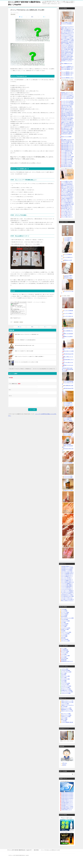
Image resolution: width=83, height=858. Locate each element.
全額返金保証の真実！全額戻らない (67, 42)
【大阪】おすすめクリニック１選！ (67, 702)
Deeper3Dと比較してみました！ (67, 208)
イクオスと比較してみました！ (66, 211)
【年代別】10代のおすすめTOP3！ (67, 792)
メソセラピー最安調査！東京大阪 (67, 722)
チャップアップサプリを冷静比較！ (67, 101)
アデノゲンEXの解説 (64, 639)
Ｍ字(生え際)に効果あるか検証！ (67, 57)
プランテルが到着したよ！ (68, 403)
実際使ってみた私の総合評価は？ (67, 184)
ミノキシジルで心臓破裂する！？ (67, 583)
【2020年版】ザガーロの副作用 (66, 569)
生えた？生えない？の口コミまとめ (67, 32)
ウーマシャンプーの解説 (65, 687)
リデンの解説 (63, 622)
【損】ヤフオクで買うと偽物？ (66, 106)
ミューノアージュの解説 (65, 655)
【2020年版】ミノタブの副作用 (66, 570)
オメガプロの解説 (64, 635)
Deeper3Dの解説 (64, 616)
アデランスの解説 (64, 717)
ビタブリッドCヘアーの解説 (66, 632)
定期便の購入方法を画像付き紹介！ (67, 113)
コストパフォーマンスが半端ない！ (67, 95)
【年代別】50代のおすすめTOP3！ (67, 798)
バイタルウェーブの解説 (65, 620)
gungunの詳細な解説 (67, 444)
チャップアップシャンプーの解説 (67, 691)
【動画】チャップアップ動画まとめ (67, 122)
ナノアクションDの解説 (65, 633)
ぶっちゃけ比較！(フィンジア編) (67, 160)
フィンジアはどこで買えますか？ (67, 201)
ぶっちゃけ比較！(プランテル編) (67, 157)
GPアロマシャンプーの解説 (66, 688)
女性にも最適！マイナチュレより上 (67, 139)
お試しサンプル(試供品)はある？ (67, 112)
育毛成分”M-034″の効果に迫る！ (67, 140)
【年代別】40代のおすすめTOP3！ (67, 796)
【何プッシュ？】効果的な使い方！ (67, 191)
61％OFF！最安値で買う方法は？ (67, 109)
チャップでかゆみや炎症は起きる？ (67, 125)
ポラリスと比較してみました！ (66, 215)
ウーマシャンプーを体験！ (68, 477)
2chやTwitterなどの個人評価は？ (67, 119)
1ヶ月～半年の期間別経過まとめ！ (67, 30)
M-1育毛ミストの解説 (65, 629)
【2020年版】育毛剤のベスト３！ (67, 566)
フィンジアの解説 (64, 610)
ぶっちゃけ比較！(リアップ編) (66, 152)
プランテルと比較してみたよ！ (66, 212)
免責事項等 (64, 764)
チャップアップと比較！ (68, 278)
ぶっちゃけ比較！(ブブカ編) (66, 155)
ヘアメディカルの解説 (65, 703)
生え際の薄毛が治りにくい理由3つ (67, 594)
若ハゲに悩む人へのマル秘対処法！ (67, 592)
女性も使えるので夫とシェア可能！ (67, 50)
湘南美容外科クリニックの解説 (66, 709)
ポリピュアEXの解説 (64, 613)
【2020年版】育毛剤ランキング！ (67, 802)
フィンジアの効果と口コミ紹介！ (67, 181)
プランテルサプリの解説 (65, 678)
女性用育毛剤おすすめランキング (67, 661)
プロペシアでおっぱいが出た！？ (67, 579)
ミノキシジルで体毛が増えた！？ (67, 587)
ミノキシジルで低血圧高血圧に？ (67, 586)
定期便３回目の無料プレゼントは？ (67, 145)
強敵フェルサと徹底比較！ (68, 420)
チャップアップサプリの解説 (66, 671)
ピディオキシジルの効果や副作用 (67, 194)
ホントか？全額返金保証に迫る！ (67, 150)
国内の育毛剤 (13, 14)
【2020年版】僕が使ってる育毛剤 (67, 806)
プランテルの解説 (64, 615)
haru (68, 490)
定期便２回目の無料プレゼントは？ (67, 143)
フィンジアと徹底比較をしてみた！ (67, 73)
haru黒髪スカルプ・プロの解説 (66, 690)
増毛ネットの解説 (64, 719)
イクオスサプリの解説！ (68, 275)
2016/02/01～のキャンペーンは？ (67, 92)
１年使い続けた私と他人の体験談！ (67, 118)
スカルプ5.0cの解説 (64, 619)
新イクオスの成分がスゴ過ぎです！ (67, 22)
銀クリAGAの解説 (64, 706)
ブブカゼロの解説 (64, 625)
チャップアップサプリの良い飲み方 (67, 102)
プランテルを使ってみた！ (68, 405)
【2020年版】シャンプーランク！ (67, 805)
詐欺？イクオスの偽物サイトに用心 (67, 39)
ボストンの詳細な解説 (67, 417)
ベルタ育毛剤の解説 (64, 649)
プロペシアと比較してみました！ (67, 216)
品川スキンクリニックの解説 (66, 715)
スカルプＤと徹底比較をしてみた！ (67, 77)
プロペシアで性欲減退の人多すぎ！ (67, 573)
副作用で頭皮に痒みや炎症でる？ (67, 195)
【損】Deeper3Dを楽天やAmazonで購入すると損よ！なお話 (24, 345)
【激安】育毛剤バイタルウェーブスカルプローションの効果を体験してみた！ (27, 334)
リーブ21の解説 (64, 720)
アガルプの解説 (64, 681)
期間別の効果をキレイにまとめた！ (67, 185)
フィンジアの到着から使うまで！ (67, 182)
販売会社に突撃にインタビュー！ (67, 116)
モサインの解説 (64, 677)
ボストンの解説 (64, 673)
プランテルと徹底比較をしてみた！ (67, 72)
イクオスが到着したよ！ (68, 239)
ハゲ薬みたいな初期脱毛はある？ (67, 198)
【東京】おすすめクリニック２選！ (67, 700)
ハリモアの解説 (64, 654)
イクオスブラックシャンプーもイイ (67, 26)
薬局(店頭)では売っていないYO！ (67, 108)
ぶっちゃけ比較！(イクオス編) (66, 162)
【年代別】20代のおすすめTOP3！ (67, 794)
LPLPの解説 (63, 630)
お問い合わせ (64, 763)
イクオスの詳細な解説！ (68, 237)
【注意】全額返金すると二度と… (67, 206)
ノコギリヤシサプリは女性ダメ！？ (67, 593)
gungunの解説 (63, 674)
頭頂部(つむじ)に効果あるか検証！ (67, 56)
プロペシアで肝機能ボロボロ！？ (67, 580)
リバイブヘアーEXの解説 (67, 462)
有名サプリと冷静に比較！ (68, 434)
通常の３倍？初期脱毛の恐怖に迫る (67, 123)
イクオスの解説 (64, 609)
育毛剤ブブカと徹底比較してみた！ (67, 67)
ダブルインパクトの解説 (65, 676)
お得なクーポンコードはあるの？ (67, 111)
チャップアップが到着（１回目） (67, 142)
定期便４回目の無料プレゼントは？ (67, 146)
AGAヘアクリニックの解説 (66, 713)
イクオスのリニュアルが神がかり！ (67, 35)
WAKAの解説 (63, 637)
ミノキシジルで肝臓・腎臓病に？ (67, 584)
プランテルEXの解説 (64, 623)
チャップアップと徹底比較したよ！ (67, 66)
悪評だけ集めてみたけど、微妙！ (67, 128)
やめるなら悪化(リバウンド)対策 (67, 53)
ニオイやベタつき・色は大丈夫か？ (67, 46)
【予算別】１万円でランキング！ (67, 801)
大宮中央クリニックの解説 (66, 716)
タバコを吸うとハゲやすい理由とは (67, 599)
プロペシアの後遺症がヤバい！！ (67, 576)
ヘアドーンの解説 (64, 636)
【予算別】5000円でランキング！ (67, 799)
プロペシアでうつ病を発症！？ (66, 577)
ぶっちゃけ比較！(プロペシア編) (67, 153)
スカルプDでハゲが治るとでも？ (67, 597)
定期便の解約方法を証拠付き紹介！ (67, 115)
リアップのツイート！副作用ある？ (67, 590)
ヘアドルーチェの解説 (65, 684)
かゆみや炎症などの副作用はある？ (67, 47)
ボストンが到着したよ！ (67, 419)
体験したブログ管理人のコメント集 (67, 29)
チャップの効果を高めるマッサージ (67, 126)
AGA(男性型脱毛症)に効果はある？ (67, 59)
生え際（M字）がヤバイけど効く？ (67, 188)
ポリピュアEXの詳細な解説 (68, 381)
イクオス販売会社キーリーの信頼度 (67, 40)
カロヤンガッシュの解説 (65, 640)
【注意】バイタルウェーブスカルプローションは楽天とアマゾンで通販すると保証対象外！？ (29, 356)
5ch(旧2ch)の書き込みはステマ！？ (67, 33)
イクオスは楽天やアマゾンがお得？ (67, 36)
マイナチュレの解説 (64, 652)
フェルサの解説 (64, 680)
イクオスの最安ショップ (68, 240)
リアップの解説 (64, 626)
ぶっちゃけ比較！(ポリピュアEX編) (67, 156)
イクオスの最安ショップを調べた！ (67, 37)
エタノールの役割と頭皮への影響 (67, 49)
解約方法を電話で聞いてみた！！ (67, 205)
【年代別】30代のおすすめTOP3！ (67, 795)
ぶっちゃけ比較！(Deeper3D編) (66, 159)
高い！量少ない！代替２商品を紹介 (67, 189)
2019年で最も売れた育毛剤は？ (66, 166)
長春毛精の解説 (64, 659)
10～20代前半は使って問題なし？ (67, 132)
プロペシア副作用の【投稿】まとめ (67, 582)
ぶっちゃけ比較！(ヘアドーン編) (67, 163)
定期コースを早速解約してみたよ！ (67, 43)
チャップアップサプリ (68, 433)
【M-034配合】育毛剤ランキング (67, 808)
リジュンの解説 (64, 648)
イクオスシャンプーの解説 (66, 693)
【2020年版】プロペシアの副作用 (67, 567)
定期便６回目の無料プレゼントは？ (67, 149)
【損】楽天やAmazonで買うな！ (67, 105)
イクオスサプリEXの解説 (65, 670)
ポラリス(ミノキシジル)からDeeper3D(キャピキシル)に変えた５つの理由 (44, 368)
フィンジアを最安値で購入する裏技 (67, 204)
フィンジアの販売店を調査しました (67, 202)
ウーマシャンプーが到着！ (68, 476)
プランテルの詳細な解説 (67, 402)
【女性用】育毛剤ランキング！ (66, 809)
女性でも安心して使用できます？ (67, 199)
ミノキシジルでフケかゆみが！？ (67, 589)
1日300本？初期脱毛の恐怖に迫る (67, 52)
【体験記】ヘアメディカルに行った (67, 705)
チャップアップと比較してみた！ (67, 209)
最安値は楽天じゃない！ (68, 276)
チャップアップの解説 (65, 612)
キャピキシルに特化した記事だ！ (67, 192)
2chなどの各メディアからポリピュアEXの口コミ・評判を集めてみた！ (20, 368)
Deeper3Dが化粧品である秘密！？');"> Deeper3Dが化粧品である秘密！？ (67, 369)
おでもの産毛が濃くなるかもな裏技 (67, 596)
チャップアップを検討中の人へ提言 (67, 96)
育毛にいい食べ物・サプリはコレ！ (67, 600)
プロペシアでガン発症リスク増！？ (67, 572)
